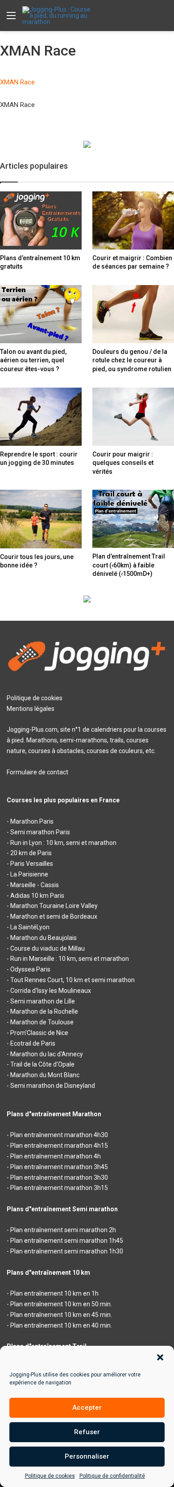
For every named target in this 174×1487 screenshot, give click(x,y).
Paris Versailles (31, 863)
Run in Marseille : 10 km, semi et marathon (69, 958)
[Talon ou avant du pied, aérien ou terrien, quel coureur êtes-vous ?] (41, 314)
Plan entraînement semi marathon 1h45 (66, 1240)
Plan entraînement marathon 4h (55, 1156)
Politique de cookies (50, 1476)
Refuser (87, 1432)
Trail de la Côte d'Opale (42, 1064)
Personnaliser (87, 1456)
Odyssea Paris (30, 969)
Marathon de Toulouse (42, 1022)
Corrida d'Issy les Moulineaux (50, 990)
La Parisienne (29, 874)
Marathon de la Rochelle (44, 1011)
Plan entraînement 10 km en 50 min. (61, 1304)
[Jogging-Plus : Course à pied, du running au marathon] (58, 15)
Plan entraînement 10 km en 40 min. (61, 1325)
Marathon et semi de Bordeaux (53, 916)
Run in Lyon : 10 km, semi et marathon (63, 842)
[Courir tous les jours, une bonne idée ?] (41, 519)
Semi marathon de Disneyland (52, 1085)
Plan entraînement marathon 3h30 (59, 1177)
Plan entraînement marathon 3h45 (59, 1166)
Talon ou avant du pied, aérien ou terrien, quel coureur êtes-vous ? (33, 360)
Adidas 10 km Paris (37, 895)
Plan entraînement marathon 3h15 (59, 1187)
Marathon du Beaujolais (43, 937)
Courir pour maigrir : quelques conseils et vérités (122, 463)
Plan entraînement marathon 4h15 (59, 1145)
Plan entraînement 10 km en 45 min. (61, 1314)
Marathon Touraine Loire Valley (54, 905)
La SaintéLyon (30, 927)
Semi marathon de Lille (42, 1001)
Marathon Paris (32, 821)
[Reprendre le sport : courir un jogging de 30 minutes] (41, 417)
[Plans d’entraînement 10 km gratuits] (41, 220)
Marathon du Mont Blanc (44, 1075)
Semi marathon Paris (40, 832)
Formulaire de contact (37, 772)
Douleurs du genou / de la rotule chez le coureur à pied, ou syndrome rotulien (131, 360)
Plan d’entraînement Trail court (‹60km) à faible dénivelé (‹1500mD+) (128, 565)
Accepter (87, 1408)
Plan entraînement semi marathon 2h (63, 1229)
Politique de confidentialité (112, 1476)
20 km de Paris (31, 853)
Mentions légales (30, 708)
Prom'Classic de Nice (39, 1032)
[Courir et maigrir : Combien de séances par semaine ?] (133, 220)
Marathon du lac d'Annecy (46, 1054)
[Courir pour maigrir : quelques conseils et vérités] (133, 417)
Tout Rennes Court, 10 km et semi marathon (72, 979)
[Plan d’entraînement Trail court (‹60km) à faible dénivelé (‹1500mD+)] (133, 519)
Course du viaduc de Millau (47, 948)
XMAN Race (17, 82)
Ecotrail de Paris (32, 1043)
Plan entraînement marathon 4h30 (59, 1134)
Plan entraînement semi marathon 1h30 (66, 1251)
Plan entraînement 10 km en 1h (54, 1293)
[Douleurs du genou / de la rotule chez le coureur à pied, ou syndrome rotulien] (133, 314)
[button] (160, 1357)
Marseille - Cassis (34, 884)
